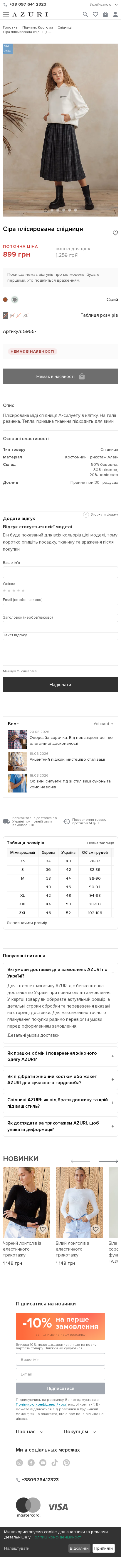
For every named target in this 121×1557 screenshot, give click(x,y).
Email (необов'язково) (22, 599)
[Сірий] (14, 299)
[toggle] (104, 4)
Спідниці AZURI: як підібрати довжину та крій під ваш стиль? (57, 1103)
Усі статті (103, 723)
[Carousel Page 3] (57, 210)
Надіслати (60, 685)
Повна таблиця (100, 843)
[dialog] (60, 1542)
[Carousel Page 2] (52, 210)
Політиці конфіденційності (57, 1537)
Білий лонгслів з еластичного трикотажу (72, 1249)
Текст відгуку (15, 635)
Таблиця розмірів (99, 315)
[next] (108, 1162)
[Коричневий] (5, 299)
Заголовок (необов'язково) (28, 617)
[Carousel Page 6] (75, 210)
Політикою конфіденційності (41, 1404)
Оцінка (9, 584)
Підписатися (60, 1388)
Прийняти (103, 1548)
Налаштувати (16, 1548)
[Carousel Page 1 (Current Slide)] (46, 210)
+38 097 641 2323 (27, 4)
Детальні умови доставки (33, 1035)
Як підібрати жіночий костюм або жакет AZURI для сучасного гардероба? (52, 1080)
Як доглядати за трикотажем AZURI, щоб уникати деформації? (53, 1126)
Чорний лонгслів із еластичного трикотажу (22, 1249)
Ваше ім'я (11, 562)
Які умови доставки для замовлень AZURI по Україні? (57, 973)
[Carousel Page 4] (63, 210)
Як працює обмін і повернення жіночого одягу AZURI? (52, 1056)
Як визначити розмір (27, 922)
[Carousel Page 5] (69, 210)
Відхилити (79, 1548)
